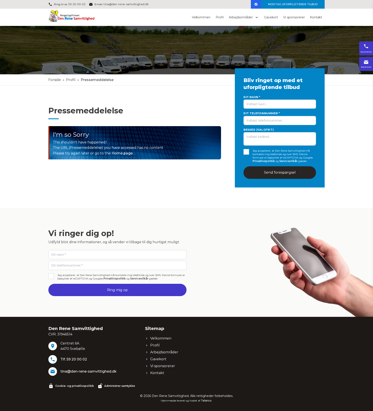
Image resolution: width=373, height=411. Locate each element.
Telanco (206, 400)
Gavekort (158, 359)
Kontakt (157, 373)
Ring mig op (117, 290)
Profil (71, 80)
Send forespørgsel (280, 172)
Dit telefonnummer (261, 113)
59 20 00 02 (76, 4)
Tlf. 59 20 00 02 (73, 359)
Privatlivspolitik (264, 161)
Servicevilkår (288, 161)
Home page (122, 153)
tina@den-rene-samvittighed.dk (126, 4)
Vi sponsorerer (162, 366)
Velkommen (160, 338)
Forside (54, 80)
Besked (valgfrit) (258, 129)
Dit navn (251, 97)
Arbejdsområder (164, 352)
